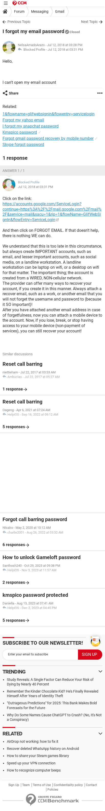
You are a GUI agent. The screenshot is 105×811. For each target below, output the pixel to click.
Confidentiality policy (68, 785)
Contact (91, 785)
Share (14, 93)
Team (26, 785)
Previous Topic (18, 22)
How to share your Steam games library (38, 756)
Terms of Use (42, 785)
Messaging (39, 11)
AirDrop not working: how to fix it (32, 741)
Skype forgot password (23, 144)
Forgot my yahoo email (23, 120)
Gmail (59, 11)
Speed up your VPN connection (31, 763)
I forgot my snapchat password (31, 126)
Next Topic (89, 22)
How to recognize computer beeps (34, 770)
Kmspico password (20, 132)
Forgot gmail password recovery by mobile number (48, 138)
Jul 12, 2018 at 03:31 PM (65, 49)
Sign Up (13, 785)
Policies (52, 789)
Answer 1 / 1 (14, 171)
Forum (19, 11)
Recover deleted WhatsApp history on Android (43, 749)
